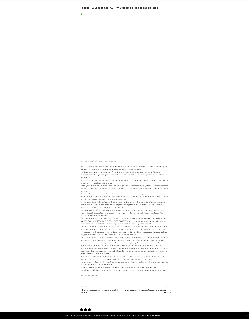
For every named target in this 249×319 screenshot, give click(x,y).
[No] (247, 315)
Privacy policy (176, 315)
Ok (165, 315)
